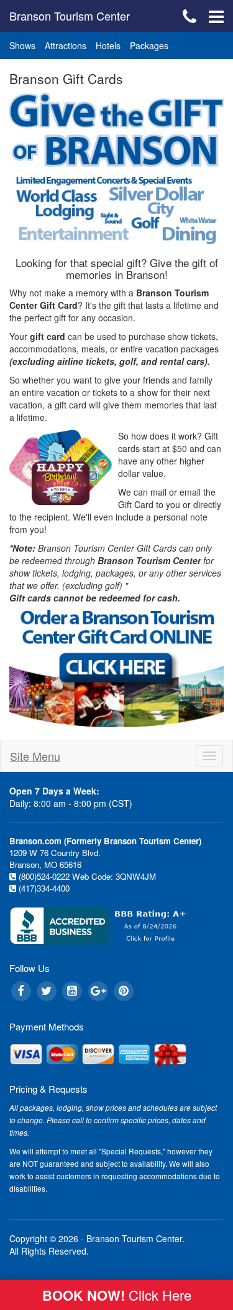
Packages (149, 45)
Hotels (108, 45)
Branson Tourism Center (69, 15)
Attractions (65, 45)
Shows (22, 45)
